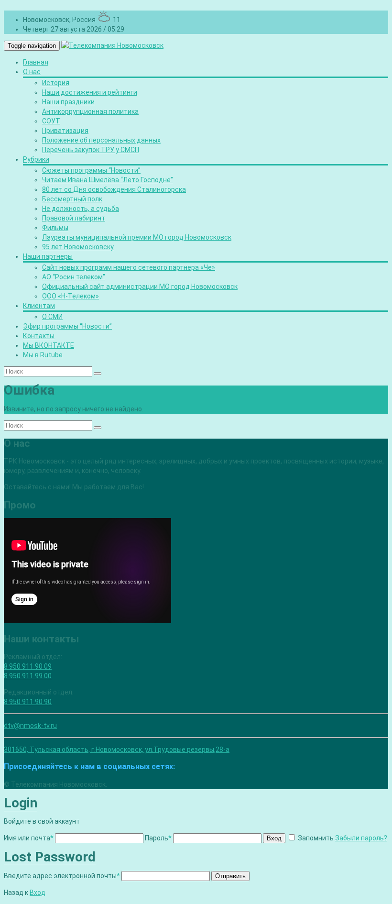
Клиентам (39, 305)
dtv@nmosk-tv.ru (30, 725)
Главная (35, 62)
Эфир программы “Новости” (67, 326)
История (55, 83)
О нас (32, 72)
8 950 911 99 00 (28, 676)
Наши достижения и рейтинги (89, 92)
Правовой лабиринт (73, 218)
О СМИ (52, 316)
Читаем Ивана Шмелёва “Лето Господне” (107, 180)
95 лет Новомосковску (78, 247)
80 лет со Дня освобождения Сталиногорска (114, 189)
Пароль (158, 838)
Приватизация (65, 130)
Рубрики (36, 159)
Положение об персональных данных (101, 140)
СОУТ (51, 121)
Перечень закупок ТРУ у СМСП (90, 150)
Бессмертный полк (72, 199)
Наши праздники (68, 102)
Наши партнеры (48, 256)
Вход (274, 838)
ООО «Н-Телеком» (70, 296)
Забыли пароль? (361, 838)
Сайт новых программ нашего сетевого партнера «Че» (128, 267)
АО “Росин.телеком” (73, 277)
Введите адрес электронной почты (62, 876)
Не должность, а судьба (80, 208)
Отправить (230, 876)
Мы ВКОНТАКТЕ (48, 345)
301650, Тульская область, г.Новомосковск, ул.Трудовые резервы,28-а (116, 749)
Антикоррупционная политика (90, 111)
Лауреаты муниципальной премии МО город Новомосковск (136, 237)
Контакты (38, 336)
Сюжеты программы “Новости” (91, 170)
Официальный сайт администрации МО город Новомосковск (140, 286)
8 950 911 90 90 (28, 702)
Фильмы (55, 228)
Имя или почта (29, 838)
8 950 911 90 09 (28, 666)
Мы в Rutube (43, 355)
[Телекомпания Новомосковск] (112, 45)
